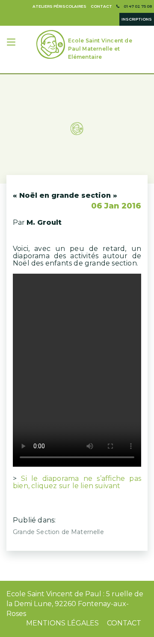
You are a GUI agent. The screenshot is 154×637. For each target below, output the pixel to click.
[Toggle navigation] (12, 43)
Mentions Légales (62, 623)
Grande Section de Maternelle (58, 532)
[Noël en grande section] (77, 117)
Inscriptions (136, 19)
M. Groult (44, 222)
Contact (101, 6)
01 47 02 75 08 (138, 6)
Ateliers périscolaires (59, 6)
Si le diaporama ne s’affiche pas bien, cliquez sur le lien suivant (77, 482)
